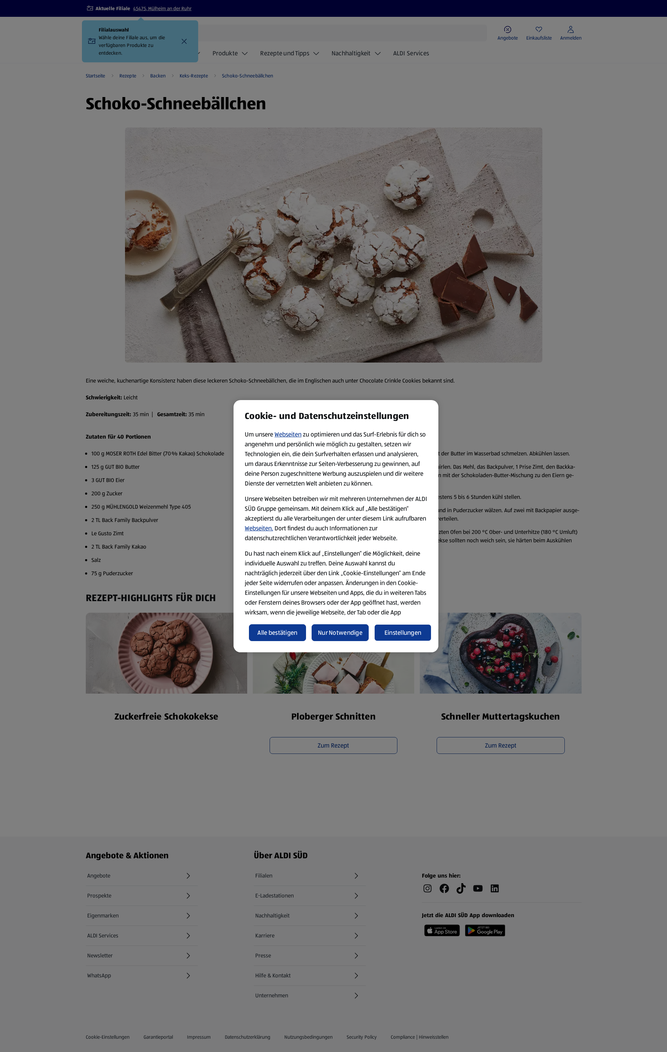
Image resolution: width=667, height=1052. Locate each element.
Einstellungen (403, 632)
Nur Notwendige (340, 632)
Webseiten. (259, 528)
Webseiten (288, 434)
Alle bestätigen (277, 632)
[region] (336, 526)
